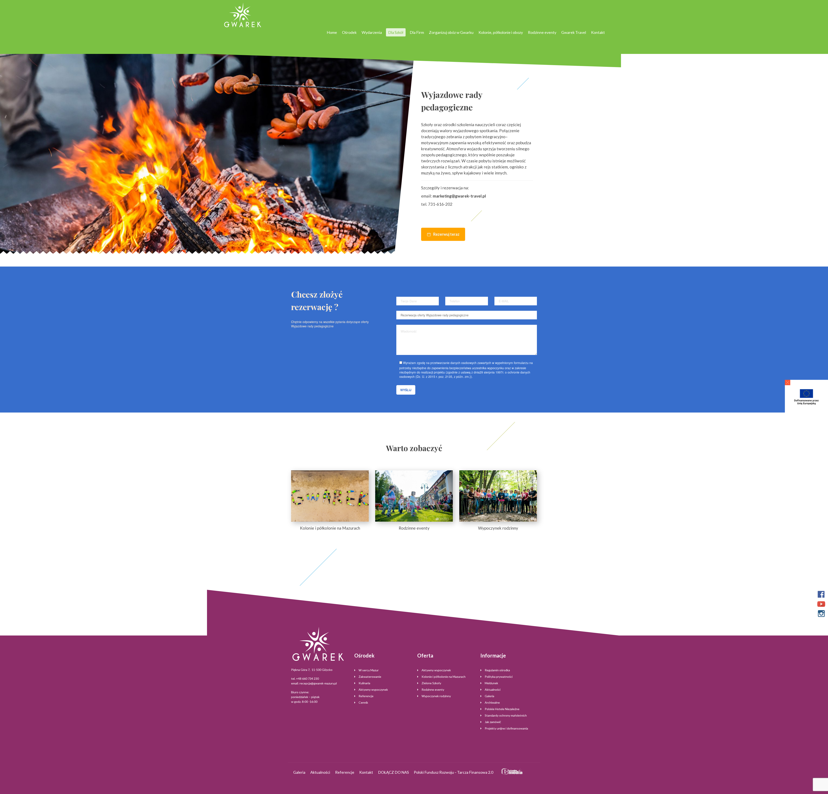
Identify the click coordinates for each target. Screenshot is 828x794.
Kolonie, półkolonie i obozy (500, 32)
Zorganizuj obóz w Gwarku (451, 32)
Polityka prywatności (499, 676)
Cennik (363, 702)
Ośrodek (349, 32)
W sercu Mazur (369, 670)
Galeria (489, 696)
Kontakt (598, 32)
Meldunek (491, 683)
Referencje (366, 696)
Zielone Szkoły (431, 683)
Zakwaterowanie (370, 676)
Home (332, 32)
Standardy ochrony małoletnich (506, 715)
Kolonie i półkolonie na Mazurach (444, 676)
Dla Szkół (395, 32)
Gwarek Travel (573, 32)
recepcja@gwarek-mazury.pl (318, 683)
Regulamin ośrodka (497, 670)
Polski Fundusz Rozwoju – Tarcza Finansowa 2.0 (453, 772)
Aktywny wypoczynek (373, 689)
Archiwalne (492, 702)
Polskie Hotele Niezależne (502, 709)
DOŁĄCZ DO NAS (393, 772)
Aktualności (492, 689)
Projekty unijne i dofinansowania (506, 728)
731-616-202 (440, 204)
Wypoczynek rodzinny (436, 696)
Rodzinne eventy (542, 32)
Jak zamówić (493, 722)
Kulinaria (364, 683)
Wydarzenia (372, 32)
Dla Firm (417, 32)
